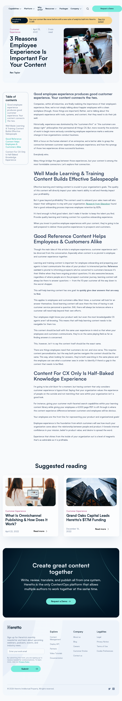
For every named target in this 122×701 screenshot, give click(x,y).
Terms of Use (102, 646)
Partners (53, 649)
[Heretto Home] (14, 627)
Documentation (56, 658)
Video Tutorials (56, 653)
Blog (75, 642)
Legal (99, 637)
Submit (24, 669)
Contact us (77, 656)
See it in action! (101, 20)
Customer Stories (80, 651)
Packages (64, 8)
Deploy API (54, 644)
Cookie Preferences (105, 651)
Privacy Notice (103, 642)
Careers (76, 646)
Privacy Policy (24, 662)
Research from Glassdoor (98, 204)
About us (77, 637)
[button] (15, 9)
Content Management (55, 638)
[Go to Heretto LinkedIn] (113, 688)
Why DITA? (40, 8)
